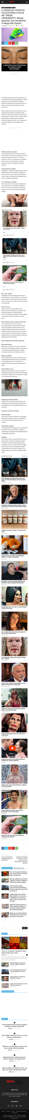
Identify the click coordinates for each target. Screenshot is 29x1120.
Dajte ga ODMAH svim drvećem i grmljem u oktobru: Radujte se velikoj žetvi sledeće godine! (18, 880)
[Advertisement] (14, 85)
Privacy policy (14, 1112)
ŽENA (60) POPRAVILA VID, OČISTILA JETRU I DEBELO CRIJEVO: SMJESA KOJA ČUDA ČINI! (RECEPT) (21, 860)
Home (2, 5)
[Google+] (12, 1106)
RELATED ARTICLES (7, 868)
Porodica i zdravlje (8, 7)
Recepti (13, 7)
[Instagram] (16, 1106)
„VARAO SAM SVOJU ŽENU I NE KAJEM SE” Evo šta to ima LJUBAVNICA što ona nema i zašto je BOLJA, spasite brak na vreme (18, 898)
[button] (27, 2)
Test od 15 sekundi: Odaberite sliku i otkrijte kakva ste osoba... (13, 952)
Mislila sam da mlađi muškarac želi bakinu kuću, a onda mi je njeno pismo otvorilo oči (18, 914)
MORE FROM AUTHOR (18, 868)
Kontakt (8, 1111)
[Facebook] (8, 1106)
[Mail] (20, 1106)
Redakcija (5, 25)
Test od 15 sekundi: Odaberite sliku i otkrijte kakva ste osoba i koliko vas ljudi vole (18, 873)
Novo (7, 5)
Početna (3, 1111)
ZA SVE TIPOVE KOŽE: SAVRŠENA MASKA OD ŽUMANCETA (7, 858)
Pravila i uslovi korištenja (21, 1111)
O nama (12, 1111)
